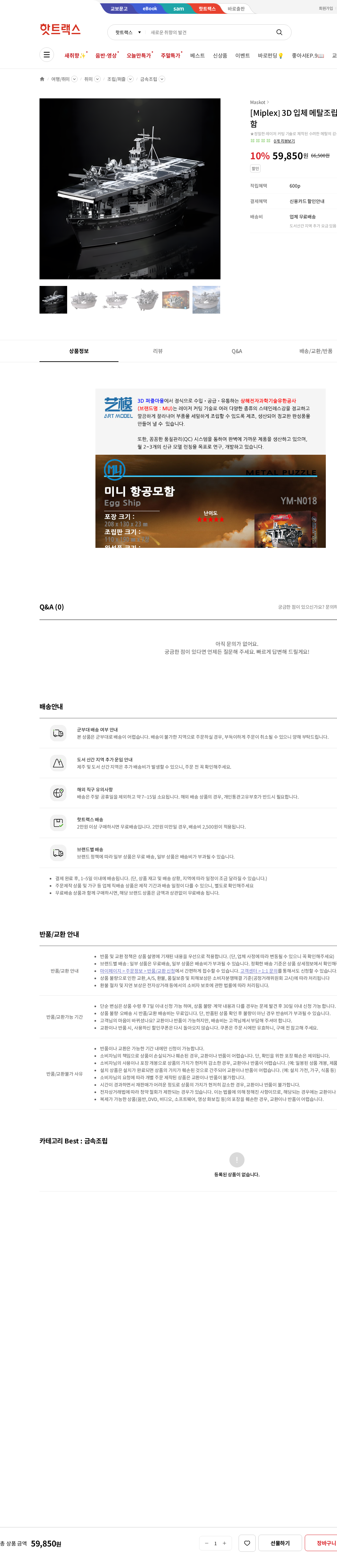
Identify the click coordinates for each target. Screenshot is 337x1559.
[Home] (42, 79)
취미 (88, 79)
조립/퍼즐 (116, 79)
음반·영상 (106, 55)
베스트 (197, 55)
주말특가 (170, 55)
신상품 (220, 55)
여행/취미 (60, 79)
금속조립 (148, 79)
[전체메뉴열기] (46, 54)
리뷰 (158, 351)
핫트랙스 (124, 32)
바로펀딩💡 (271, 55)
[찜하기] (247, 1543)
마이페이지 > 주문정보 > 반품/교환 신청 (137, 970)
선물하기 (280, 1543)
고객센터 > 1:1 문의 (258, 970)
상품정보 (79, 351)
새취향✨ (75, 55)
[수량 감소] (206, 1543)
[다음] (222, 192)
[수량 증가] (224, 1543)
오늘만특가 (139, 55)
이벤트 (242, 55)
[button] (272, 141)
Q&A (237, 351)
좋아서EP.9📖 (308, 55)
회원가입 (326, 8)
